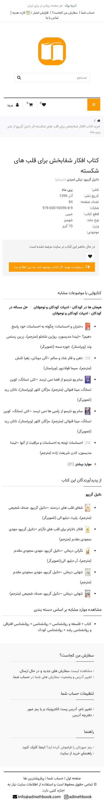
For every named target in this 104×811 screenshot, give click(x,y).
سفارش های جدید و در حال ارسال (44, 671)
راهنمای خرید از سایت (76, 753)
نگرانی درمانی (74, 551)
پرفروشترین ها (33, 778)
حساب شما (88, 12)
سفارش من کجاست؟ (64, 12)
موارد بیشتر (83, 464)
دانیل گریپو (91, 179)
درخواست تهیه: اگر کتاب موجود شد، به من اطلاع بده (49, 267)
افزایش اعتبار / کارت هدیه (30, 13)
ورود (10, 105)
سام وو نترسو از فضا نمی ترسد (61, 380)
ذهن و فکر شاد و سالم (67, 358)
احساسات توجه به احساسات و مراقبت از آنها (52, 443)
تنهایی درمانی (73, 572)
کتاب (87, 624)
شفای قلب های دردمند (67, 508)
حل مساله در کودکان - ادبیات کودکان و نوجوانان (55, 310)
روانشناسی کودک (50, 630)
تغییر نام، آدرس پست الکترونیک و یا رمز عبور (59, 709)
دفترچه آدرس (82, 715)
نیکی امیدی (74, 179)
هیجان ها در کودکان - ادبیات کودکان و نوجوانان (67, 307)
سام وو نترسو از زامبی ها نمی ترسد (58, 411)
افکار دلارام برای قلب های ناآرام (61, 529)
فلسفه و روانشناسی (66, 624)
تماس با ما (52, 17)
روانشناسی (40, 624)
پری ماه (67, 190)
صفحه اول (73, 778)
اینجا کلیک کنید (34, 747)
